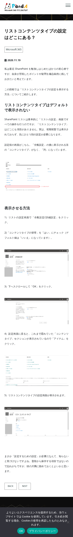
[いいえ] (68, 522)
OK (21, 531)
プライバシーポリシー (42, 531)
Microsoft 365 (13, 49)
